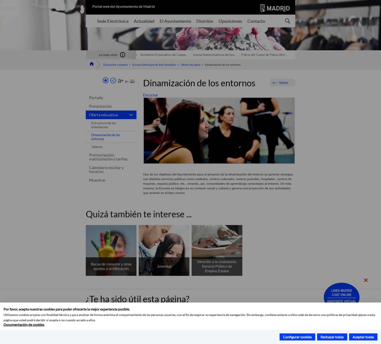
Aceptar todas (363, 337)
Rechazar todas (332, 337)
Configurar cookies (297, 337)
